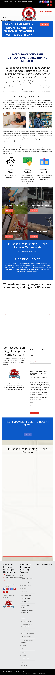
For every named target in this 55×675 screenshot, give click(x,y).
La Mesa (22, 479)
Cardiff (5, 506)
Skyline (48, 487)
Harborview (15, 528)
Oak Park (31, 506)
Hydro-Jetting (26, 598)
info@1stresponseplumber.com (25, 1)
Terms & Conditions (26, 673)
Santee (48, 457)
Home (23, 575)
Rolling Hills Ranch (39, 514)
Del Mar (14, 467)
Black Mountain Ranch (6, 489)
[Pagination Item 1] (23, 276)
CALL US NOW (44, 24)
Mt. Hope (31, 479)
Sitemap (43, 673)
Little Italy (23, 498)
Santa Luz (40, 549)
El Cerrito (14, 495)
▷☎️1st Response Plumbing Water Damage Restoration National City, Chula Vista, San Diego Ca (29, 13)
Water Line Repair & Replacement (27, 641)
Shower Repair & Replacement (26, 617)
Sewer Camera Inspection (25, 606)
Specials (24, 645)
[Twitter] (48, 2)
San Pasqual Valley (40, 536)
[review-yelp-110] (27, 44)
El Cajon (14, 493)
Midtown (22, 518)
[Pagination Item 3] (28, 276)
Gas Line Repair (26, 595)
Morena (31, 473)
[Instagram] (45, 2)
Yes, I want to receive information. (39, 377)
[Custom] (24, 665)
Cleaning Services (26, 585)
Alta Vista (5, 463)
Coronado (14, 459)
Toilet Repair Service (27, 621)
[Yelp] (51, 5)
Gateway (14, 514)
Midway (22, 520)
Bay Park (5, 483)
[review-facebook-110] (44, 43)
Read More (8, 210)
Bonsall (5, 495)
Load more (27, 434)
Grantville (14, 522)
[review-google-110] (10, 44)
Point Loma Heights (40, 473)
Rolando (40, 506)
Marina (22, 510)
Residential (24, 588)
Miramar (22, 526)
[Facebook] (40, 2)
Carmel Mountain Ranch (6, 512)
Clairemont (6, 532)
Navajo (31, 485)
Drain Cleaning (26, 592)
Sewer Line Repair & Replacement (27, 611)
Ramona (40, 479)
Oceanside (32, 520)
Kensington (23, 471)
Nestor (31, 487)
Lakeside (22, 487)
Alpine (5, 461)
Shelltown (49, 473)
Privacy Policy (36, 673)
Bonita (5, 493)
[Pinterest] (51, 2)
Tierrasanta (49, 522)
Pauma (39, 465)
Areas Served (25, 659)
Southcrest (49, 502)
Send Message (34, 413)
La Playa (22, 481)
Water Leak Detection (27, 578)
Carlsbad (5, 508)
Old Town (31, 522)
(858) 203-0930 (13, 1)
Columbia (14, 457)
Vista (47, 543)
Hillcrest (14, 530)
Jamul (21, 465)
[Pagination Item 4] (31, 276)
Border (5, 498)
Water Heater (26, 630)
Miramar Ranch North (22, 530)
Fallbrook (14, 508)
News (23, 652)
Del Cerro (14, 465)
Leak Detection (26, 602)
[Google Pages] (43, 2)
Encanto (14, 502)
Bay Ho (5, 481)
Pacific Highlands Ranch (32, 539)
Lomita (22, 504)
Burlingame (6, 504)
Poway (39, 477)
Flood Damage (25, 582)
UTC (47, 528)
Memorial (23, 516)
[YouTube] (48, 5)
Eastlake (14, 479)
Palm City (31, 543)
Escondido (14, 506)
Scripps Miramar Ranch (48, 461)
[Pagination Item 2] (26, 276)
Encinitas (14, 504)
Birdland (5, 485)
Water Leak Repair (27, 637)
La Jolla (22, 473)
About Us (24, 649)
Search (23, 662)
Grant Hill (14, 520)
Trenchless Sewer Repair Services (26, 626)
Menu (6, 17)
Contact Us (24, 655)
